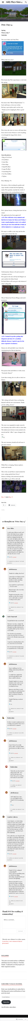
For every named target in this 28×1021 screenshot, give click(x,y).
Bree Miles (10, 528)
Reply (10, 563)
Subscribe (6, 1002)
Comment (20, 931)
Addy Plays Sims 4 (14, 2)
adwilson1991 (13, 569)
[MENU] (3, 2)
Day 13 (3, 497)
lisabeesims (10, 718)
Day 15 (11, 497)
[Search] (24, 2)
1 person (14, 557)
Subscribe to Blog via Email (11, 984)
